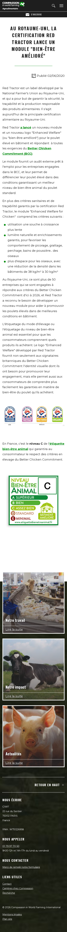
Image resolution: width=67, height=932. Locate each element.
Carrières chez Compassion (17, 888)
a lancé (25, 127)
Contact (7, 883)
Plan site (7, 919)
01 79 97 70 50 (10, 846)
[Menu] (61, 6)
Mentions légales (12, 914)
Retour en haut (47, 784)
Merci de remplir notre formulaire (21, 867)
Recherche (8, 892)
